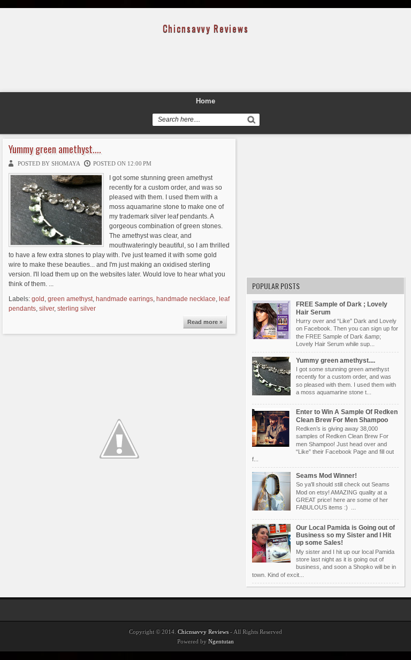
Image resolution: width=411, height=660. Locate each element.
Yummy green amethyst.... (55, 149)
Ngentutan (221, 641)
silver (46, 308)
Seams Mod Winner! (326, 475)
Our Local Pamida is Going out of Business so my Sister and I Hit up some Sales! (345, 535)
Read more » (205, 322)
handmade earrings (124, 299)
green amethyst (70, 299)
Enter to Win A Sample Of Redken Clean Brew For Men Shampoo (347, 415)
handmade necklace (186, 299)
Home (205, 101)
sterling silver (76, 308)
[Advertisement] (205, 66)
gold (38, 299)
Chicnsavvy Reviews (203, 631)
